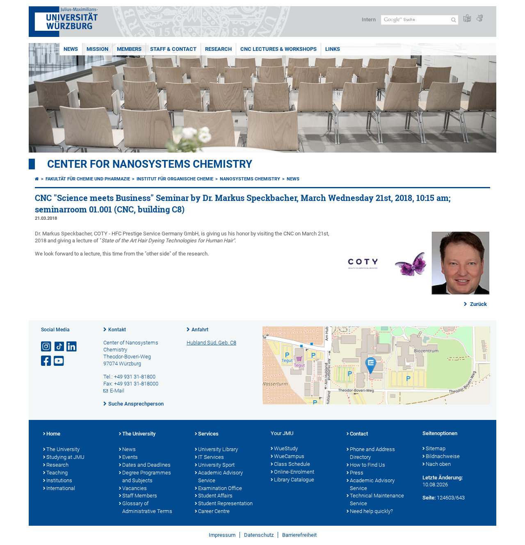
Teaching (57, 473)
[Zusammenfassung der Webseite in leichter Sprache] (467, 18)
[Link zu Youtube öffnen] (59, 361)
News (71, 49)
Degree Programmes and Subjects (146, 476)
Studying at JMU (65, 457)
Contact (359, 434)
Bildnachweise (443, 456)
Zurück (478, 304)
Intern (369, 19)
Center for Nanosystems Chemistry (149, 164)
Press (356, 473)
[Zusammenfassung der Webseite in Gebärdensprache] (479, 18)
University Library (218, 449)
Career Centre (214, 511)
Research (218, 49)
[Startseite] (37, 179)
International (60, 488)
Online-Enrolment (294, 472)
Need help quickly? (371, 511)
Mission (97, 49)
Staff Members (139, 496)
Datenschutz (259, 535)
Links (332, 49)
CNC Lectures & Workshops (278, 49)
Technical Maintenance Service (377, 499)
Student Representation (225, 503)
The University (63, 449)
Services (208, 434)
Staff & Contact (173, 49)
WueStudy (286, 448)
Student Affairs (215, 496)
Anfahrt (200, 330)
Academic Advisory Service (220, 476)
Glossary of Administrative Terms (147, 507)
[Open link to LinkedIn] (72, 347)
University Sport (216, 465)
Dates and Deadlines (146, 465)
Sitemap (435, 448)
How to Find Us (367, 465)
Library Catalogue (294, 480)
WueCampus (289, 456)
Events (130, 457)
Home (53, 434)
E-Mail (117, 391)
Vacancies (134, 488)
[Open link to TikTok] (59, 347)
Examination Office (220, 488)
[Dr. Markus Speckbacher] (415, 293)
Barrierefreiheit (299, 535)
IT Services (211, 457)
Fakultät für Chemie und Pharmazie (88, 179)
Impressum (222, 535)
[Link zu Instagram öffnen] (46, 347)
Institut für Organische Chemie (175, 179)
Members (129, 49)
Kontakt (117, 330)
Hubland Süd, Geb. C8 (211, 343)
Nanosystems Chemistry (250, 179)
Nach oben (438, 464)
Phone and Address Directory (372, 453)
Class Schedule (292, 464)
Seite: (429, 498)
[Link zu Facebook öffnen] (46, 361)
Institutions (59, 480)
